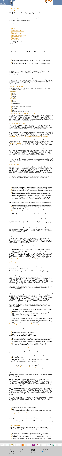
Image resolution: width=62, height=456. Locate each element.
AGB (20, 451)
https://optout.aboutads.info (14, 258)
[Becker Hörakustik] (33, 445)
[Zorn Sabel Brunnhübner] (8, 445)
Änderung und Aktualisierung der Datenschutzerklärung (19, 37)
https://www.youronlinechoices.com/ (28, 258)
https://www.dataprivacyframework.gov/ (17, 143)
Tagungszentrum (11, 451)
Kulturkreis (10, 450)
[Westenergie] (44, 445)
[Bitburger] (13, 445)
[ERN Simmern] (49, 445)
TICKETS (10, 449)
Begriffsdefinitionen (15, 38)
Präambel (13, 28)
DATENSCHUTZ (21, 450)
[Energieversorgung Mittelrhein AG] (23, 445)
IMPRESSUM (21, 449)
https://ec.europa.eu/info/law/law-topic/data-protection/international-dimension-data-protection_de (28, 136)
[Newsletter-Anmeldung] (49, 1)
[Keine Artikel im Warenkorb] (51, 1)
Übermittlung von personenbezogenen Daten (18, 31)
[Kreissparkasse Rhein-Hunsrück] (39, 445)
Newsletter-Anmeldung (12, 453)
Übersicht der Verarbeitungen (16, 29)
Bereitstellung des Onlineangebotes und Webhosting (19, 35)
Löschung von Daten (15, 32)
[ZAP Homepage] (2, 3)
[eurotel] (59, 445)
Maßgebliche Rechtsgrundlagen (16, 30)
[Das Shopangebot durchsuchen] (46, 1)
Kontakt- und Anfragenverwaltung (17, 36)
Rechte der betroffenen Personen (16, 33)
